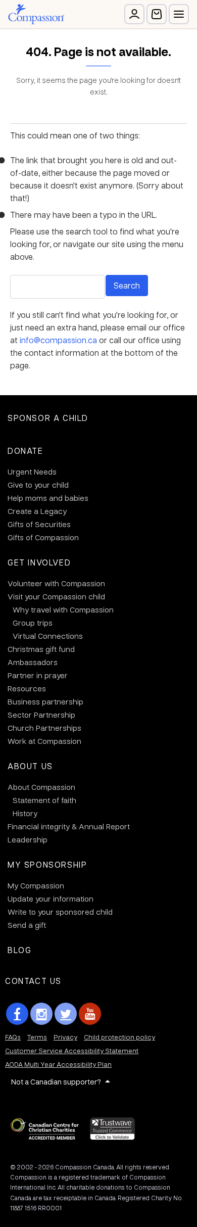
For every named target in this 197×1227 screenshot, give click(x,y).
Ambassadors (33, 662)
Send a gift (27, 925)
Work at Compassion (44, 741)
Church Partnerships (44, 728)
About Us (30, 766)
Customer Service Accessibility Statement (71, 1050)
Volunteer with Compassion (56, 583)
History (25, 813)
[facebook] (17, 1014)
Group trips (33, 623)
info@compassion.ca (58, 340)
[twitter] (66, 1014)
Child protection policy (119, 1036)
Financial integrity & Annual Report (69, 826)
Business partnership (45, 701)
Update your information (50, 898)
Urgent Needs (32, 471)
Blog (19, 950)
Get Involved (39, 562)
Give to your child (38, 485)
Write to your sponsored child (60, 912)
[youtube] (90, 1014)
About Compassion (41, 787)
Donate (25, 450)
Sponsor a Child (48, 417)
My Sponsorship (47, 864)
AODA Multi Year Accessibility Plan (58, 1064)
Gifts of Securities (39, 524)
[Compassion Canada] (36, 14)
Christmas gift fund (41, 649)
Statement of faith (44, 800)
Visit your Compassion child (56, 596)
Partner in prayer (38, 675)
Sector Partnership (41, 715)
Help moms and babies (48, 498)
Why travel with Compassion (63, 609)
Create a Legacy (37, 511)
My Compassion (36, 885)
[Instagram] (41, 1014)
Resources (27, 688)
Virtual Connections (48, 636)
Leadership (27, 839)
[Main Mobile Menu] (179, 14)
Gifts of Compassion (43, 537)
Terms (37, 1036)
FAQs (13, 1036)
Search (127, 285)
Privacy (65, 1036)
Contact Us (33, 980)
